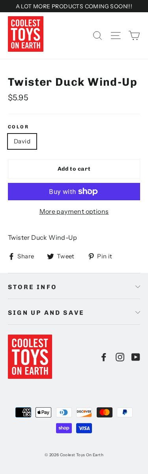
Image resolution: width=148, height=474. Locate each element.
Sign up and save (46, 312)
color (18, 127)
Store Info (32, 287)
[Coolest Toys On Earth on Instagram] (120, 357)
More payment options (74, 211)
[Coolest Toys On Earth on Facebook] (103, 357)
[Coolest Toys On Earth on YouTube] (135, 357)
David (22, 141)
